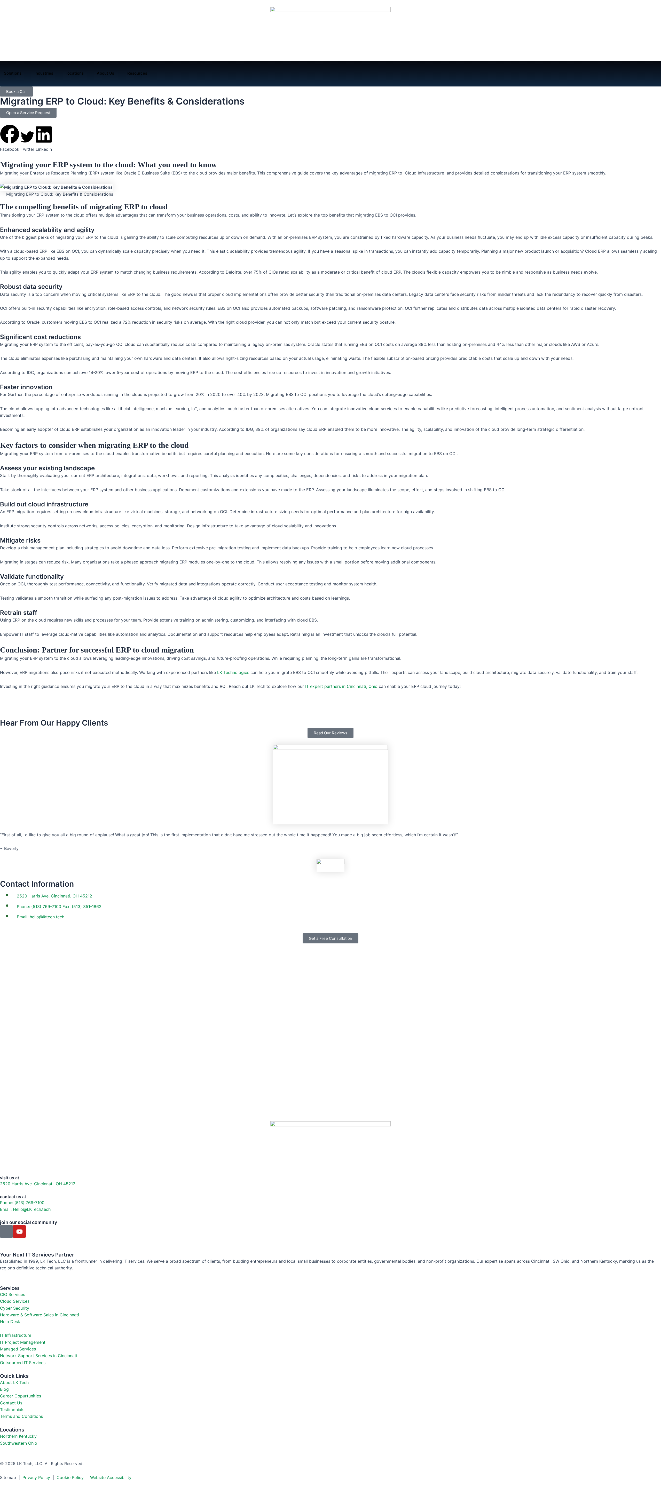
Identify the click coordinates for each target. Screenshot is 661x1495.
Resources (137, 73)
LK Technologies (233, 672)
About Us (105, 73)
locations (75, 73)
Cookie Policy (70, 1477)
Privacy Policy (36, 1477)
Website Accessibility (110, 1477)
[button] (9, 138)
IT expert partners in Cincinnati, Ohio (341, 686)
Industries (44, 73)
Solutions (12, 73)
